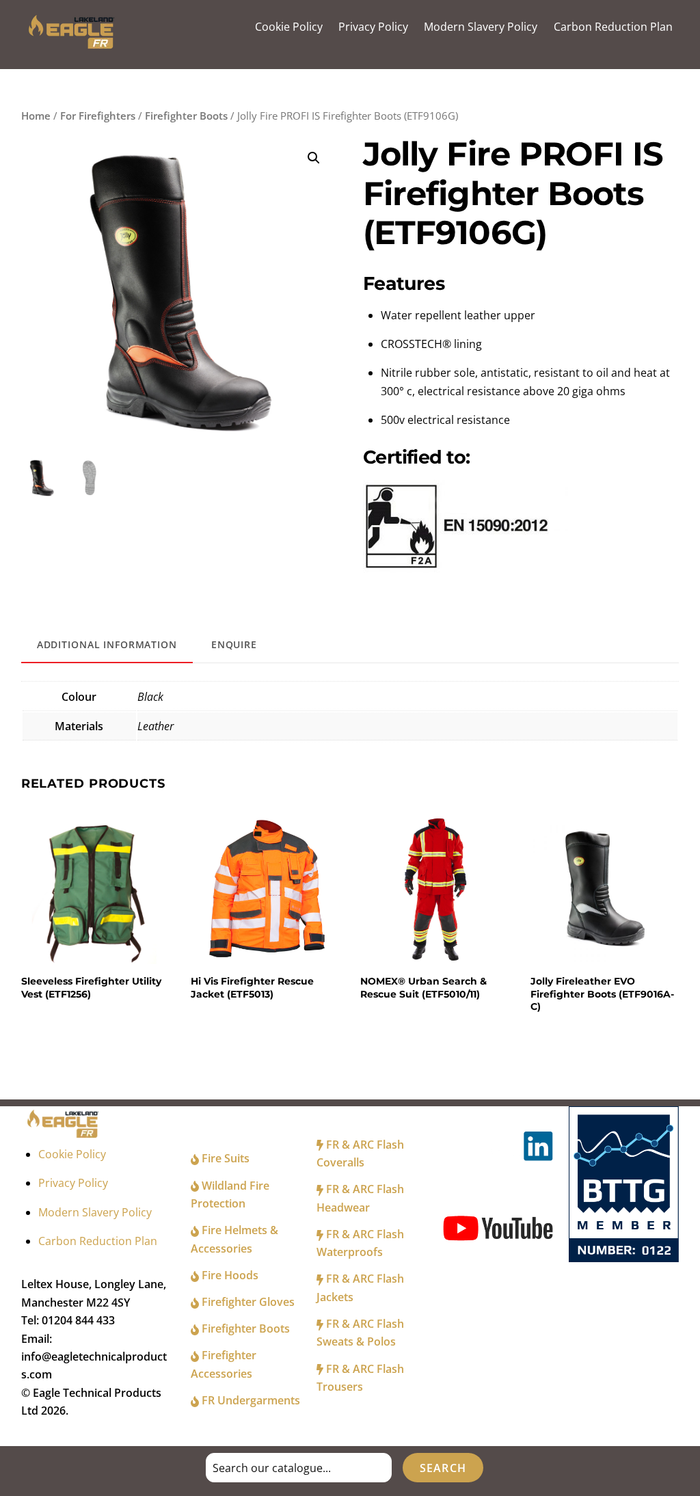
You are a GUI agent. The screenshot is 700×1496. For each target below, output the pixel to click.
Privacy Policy (373, 26)
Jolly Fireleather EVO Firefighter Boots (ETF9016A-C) (602, 993)
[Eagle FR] (73, 45)
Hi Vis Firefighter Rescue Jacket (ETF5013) (252, 987)
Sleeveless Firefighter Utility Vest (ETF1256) (91, 987)
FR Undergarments (249, 1400)
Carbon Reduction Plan (613, 26)
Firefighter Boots (186, 115)
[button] (313, 158)
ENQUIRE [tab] (234, 644)
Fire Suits (224, 1158)
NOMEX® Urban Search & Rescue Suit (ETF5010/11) (423, 987)
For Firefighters (97, 115)
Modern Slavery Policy (480, 26)
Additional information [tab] (107, 644)
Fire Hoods (228, 1275)
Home (36, 115)
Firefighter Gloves (247, 1301)
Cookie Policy (289, 26)
